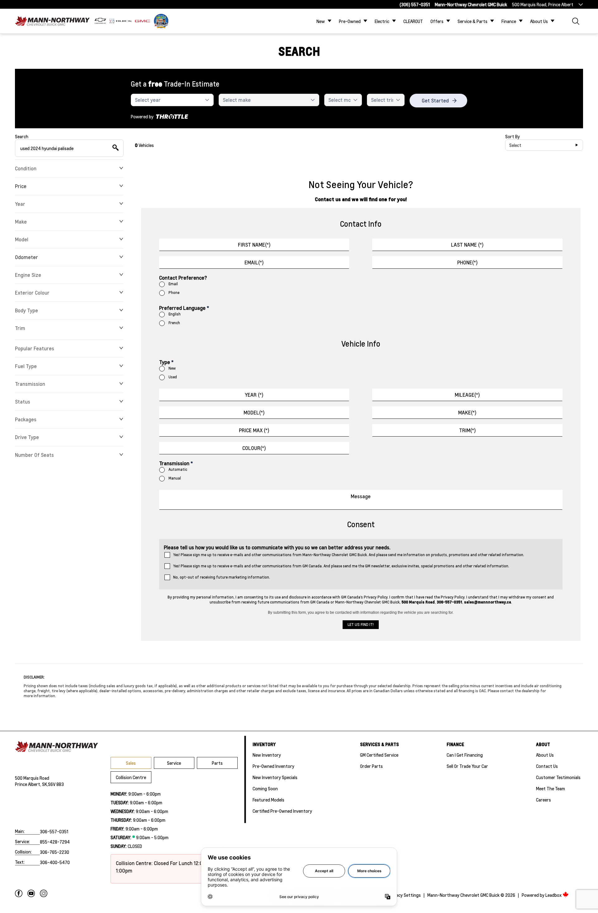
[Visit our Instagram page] (43, 893)
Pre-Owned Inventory (273, 766)
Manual (174, 478)
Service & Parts (472, 21)
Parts (217, 763)
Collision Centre (131, 777)
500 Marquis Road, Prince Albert (542, 4)
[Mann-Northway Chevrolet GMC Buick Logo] (52, 21)
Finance (508, 21)
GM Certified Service (379, 755)
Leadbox (553, 895)
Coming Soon (265, 788)
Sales (131, 763)
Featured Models (268, 799)
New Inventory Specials (275, 777)
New (320, 21)
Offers (437, 21)
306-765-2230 (54, 852)
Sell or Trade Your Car (467, 766)
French (174, 322)
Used (172, 377)
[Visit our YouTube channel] (31, 893)
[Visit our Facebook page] (18, 893)
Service (174, 763)
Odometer (26, 257)
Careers (543, 799)
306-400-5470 (55, 862)
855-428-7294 (55, 841)
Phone (173, 292)
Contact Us (547, 766)
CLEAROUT (413, 21)
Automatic (177, 469)
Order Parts (371, 766)
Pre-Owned (350, 21)
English (174, 314)
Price (20, 186)
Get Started (435, 100)
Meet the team (550, 788)
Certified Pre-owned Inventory (282, 811)
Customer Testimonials (558, 777)
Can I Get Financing (465, 755)
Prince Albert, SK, (31, 784)
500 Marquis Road (32, 778)
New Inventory (267, 755)
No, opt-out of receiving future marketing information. (221, 577)
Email (173, 283)
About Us (539, 21)
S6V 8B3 (56, 784)
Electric (382, 21)
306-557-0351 (54, 831)
